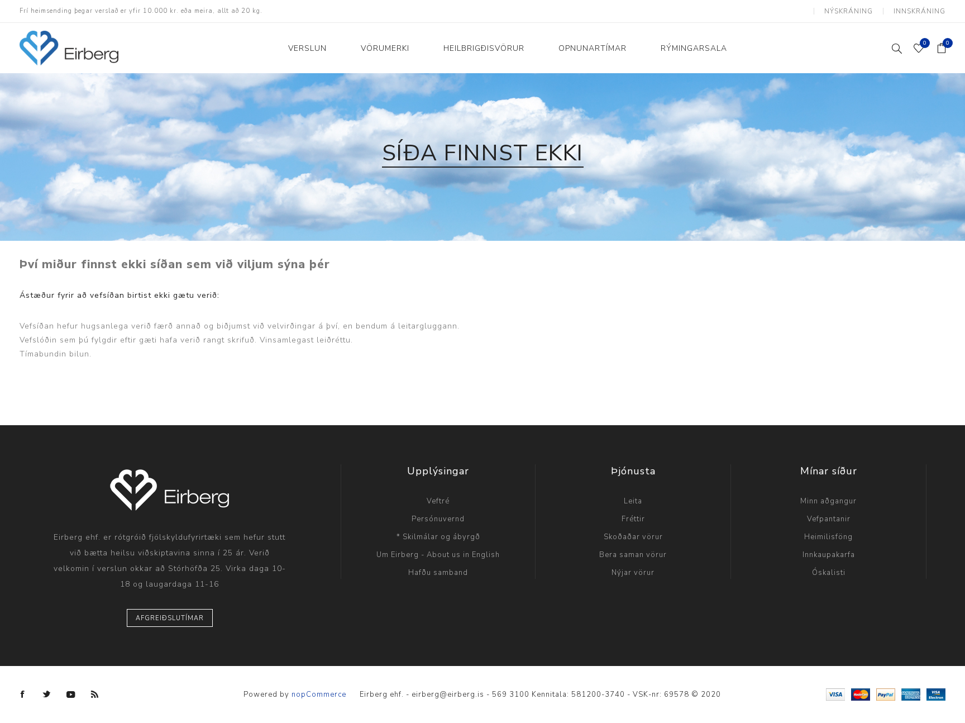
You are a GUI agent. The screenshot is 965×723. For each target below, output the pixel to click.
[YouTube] (71, 694)
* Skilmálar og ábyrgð (438, 537)
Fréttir (633, 519)
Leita (633, 501)
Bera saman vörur (633, 555)
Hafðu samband (438, 573)
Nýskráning (848, 11)
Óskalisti (828, 573)
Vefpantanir (829, 519)
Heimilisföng (828, 537)
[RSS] (95, 694)
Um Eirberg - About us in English (438, 555)
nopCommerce (319, 694)
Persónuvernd (438, 519)
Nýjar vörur (633, 573)
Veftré (438, 501)
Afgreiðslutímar (170, 618)
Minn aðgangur (828, 501)
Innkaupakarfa (828, 555)
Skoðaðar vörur (633, 537)
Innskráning (919, 11)
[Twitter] (47, 694)
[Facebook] (23, 694)
